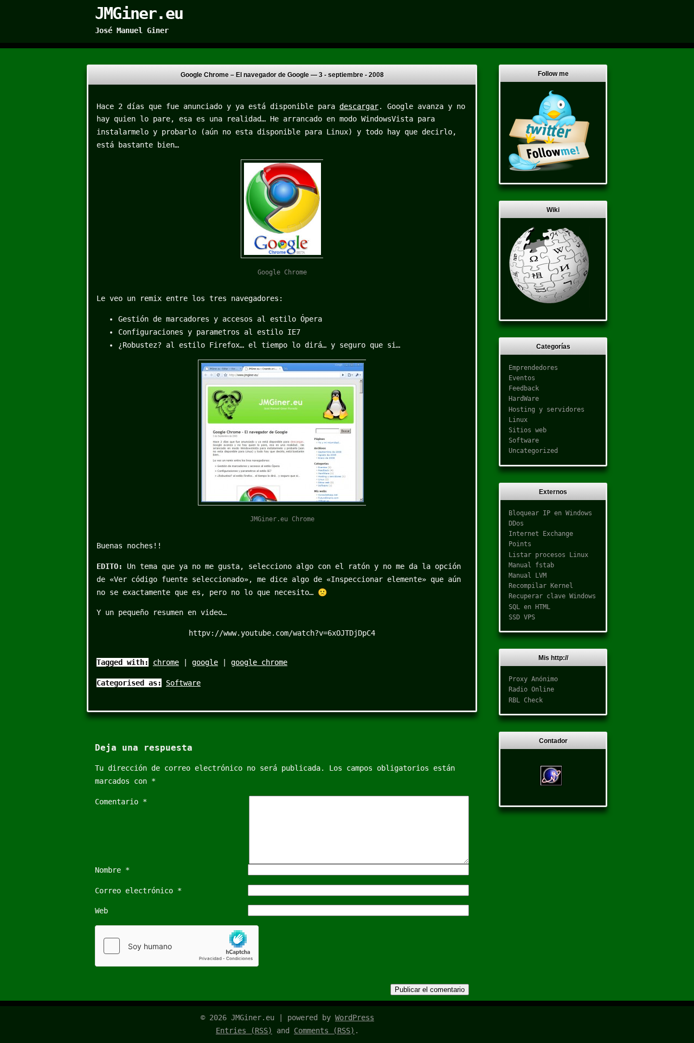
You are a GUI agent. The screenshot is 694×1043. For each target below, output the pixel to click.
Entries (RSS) (244, 1030)
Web (101, 910)
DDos (516, 523)
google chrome (259, 662)
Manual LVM (528, 575)
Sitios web (528, 430)
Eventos (522, 378)
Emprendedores (533, 368)
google (205, 662)
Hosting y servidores (546, 409)
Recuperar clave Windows (552, 596)
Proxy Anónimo (533, 679)
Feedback (524, 388)
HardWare (524, 398)
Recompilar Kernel (541, 586)
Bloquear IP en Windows (550, 513)
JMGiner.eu (139, 13)
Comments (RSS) (324, 1030)
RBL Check (526, 700)
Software (183, 683)
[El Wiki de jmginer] (549, 305)
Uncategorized (533, 451)
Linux (518, 420)
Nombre (112, 870)
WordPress (354, 1017)
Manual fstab (531, 565)
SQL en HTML (529, 607)
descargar (358, 106)
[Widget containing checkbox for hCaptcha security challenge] (177, 946)
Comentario (121, 801)
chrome (166, 662)
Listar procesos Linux (548, 555)
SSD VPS (522, 617)
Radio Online (531, 689)
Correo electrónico (138, 890)
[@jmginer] (549, 169)
